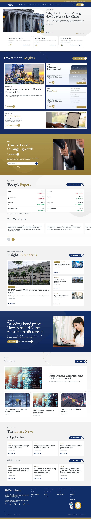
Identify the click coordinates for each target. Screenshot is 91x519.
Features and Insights (43, 4)
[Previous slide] (38, 31)
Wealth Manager (35, 494)
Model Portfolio (47, 492)
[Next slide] (42, 31)
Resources (58, 4)
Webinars (72, 494)
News (51, 4)
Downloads (72, 499)
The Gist (21, 4)
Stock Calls (46, 497)
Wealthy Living (60, 494)
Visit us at (70, 1)
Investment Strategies (29, 4)
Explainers (72, 492)
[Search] (73, 4)
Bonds (45, 494)
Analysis (59, 492)
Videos (71, 497)
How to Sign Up (82, 1)
